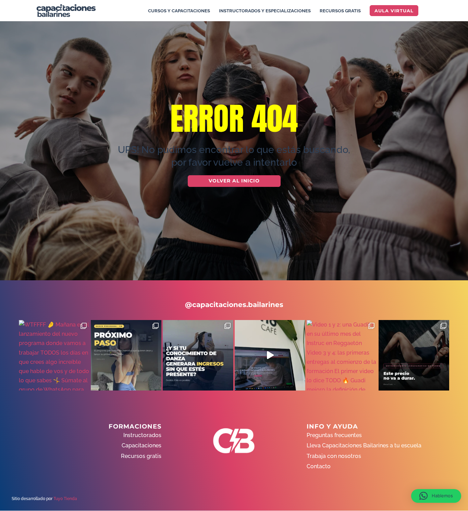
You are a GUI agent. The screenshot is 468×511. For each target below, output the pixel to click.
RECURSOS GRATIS (340, 11)
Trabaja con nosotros (334, 456)
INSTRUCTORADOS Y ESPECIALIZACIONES (265, 11)
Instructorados (142, 435)
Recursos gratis (141, 456)
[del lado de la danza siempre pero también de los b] (198, 355)
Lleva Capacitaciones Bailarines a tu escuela (364, 445)
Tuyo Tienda (65, 498)
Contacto (319, 466)
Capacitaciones (141, 445)
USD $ (452, 110)
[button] (436, 496)
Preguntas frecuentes (334, 435)
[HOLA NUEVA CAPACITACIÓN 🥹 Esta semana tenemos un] (414, 355)
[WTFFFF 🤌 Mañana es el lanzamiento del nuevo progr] (54, 355)
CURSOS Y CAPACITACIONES (179, 11)
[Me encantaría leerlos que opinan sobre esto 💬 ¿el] (270, 355)
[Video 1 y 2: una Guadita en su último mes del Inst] (342, 355)
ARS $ (452, 124)
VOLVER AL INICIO (234, 181)
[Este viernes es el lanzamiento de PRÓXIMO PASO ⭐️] (126, 355)
